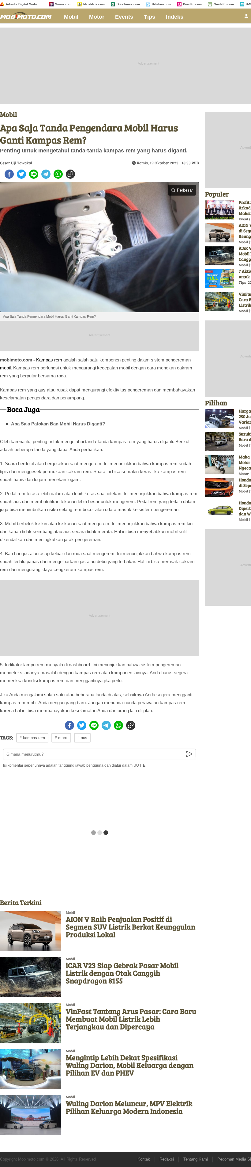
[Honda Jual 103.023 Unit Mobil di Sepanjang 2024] (219, 487)
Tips (149, 17)
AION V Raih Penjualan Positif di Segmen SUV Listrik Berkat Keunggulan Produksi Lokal (130, 926)
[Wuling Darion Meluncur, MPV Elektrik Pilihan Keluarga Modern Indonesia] (30, 1115)
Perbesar (185, 190)
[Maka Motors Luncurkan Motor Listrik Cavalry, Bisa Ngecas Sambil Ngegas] (219, 464)
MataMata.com (94, 4)
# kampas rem (32, 737)
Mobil (71, 17)
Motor (96, 17)
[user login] (246, 18)
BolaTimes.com (128, 4)
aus (42, 389)
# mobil (61, 737)
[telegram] (46, 174)
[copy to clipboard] (70, 174)
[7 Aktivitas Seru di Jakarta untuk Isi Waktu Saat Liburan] (219, 278)
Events (124, 17)
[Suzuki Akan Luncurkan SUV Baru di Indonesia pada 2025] (219, 441)
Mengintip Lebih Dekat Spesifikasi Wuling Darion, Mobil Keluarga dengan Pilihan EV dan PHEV (129, 1065)
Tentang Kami (195, 1159)
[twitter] (21, 174)
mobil (5, 367)
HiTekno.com (161, 4)
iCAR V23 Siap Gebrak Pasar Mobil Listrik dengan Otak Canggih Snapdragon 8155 (122, 973)
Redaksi (166, 1159)
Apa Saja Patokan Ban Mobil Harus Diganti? (58, 423)
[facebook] (9, 174)
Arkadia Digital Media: (22, 4)
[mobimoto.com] (28, 14)
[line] (34, 174)
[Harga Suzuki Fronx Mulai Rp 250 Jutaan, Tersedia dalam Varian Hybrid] (219, 418)
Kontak (143, 1159)
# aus (82, 737)
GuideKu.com (224, 4)
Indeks (174, 17)
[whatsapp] (58, 174)
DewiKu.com (192, 4)
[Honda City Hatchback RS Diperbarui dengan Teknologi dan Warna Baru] (219, 510)
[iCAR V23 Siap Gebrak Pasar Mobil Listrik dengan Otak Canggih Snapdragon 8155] (30, 977)
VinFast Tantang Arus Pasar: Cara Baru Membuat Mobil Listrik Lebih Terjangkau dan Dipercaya (131, 1018)
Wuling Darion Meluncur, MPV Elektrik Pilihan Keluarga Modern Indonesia (129, 1107)
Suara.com (63, 4)
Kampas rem (49, 359)
